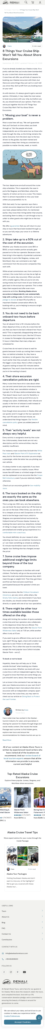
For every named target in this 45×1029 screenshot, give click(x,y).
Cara (9, 46)
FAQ (3, 928)
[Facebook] (4, 972)
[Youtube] (24, 972)
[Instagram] (11, 972)
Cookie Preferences (12, 1016)
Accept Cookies (23, 1022)
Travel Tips (15, 10)
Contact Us (6, 934)
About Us (5, 917)
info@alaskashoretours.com (16, 953)
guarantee (15, 226)
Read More (7, 740)
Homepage (7, 10)
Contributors (7, 939)
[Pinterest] (17, 972)
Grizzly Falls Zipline (10, 598)
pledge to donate (9, 300)
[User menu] (40, 2)
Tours (4, 911)
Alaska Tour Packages (17, 874)
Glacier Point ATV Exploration (26, 453)
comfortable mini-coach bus (14, 532)
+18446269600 (11, 959)
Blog (3, 922)
